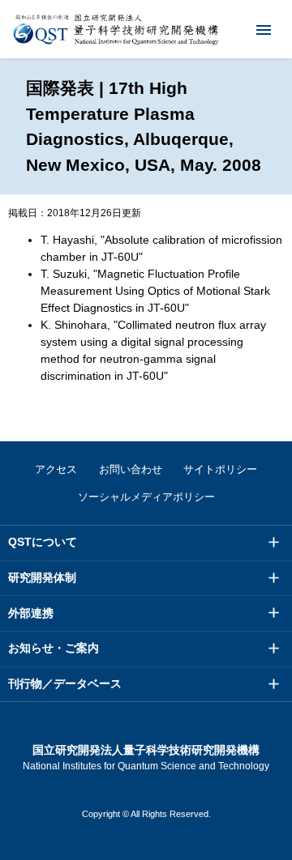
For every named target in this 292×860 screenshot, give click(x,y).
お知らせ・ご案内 (53, 647)
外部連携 (31, 613)
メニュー (263, 29)
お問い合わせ (130, 469)
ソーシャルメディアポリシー (146, 497)
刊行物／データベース (65, 683)
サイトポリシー (220, 469)
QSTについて (42, 541)
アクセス (56, 469)
